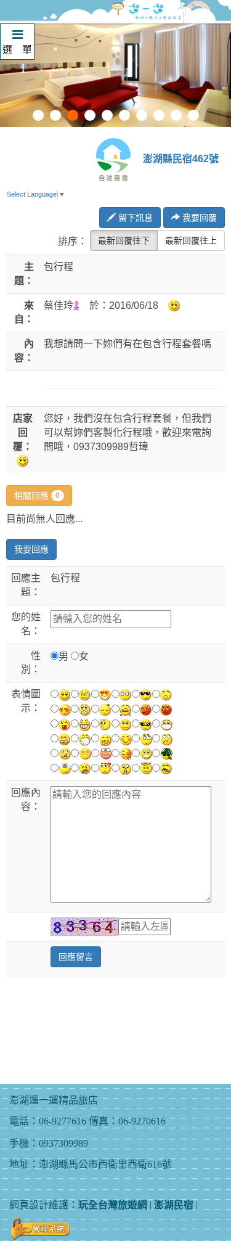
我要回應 (31, 549)
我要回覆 (198, 218)
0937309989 (63, 1143)
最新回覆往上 (191, 240)
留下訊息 (134, 218)
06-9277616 (62, 1121)
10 (193, 115)
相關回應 (37, 496)
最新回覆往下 (124, 240)
